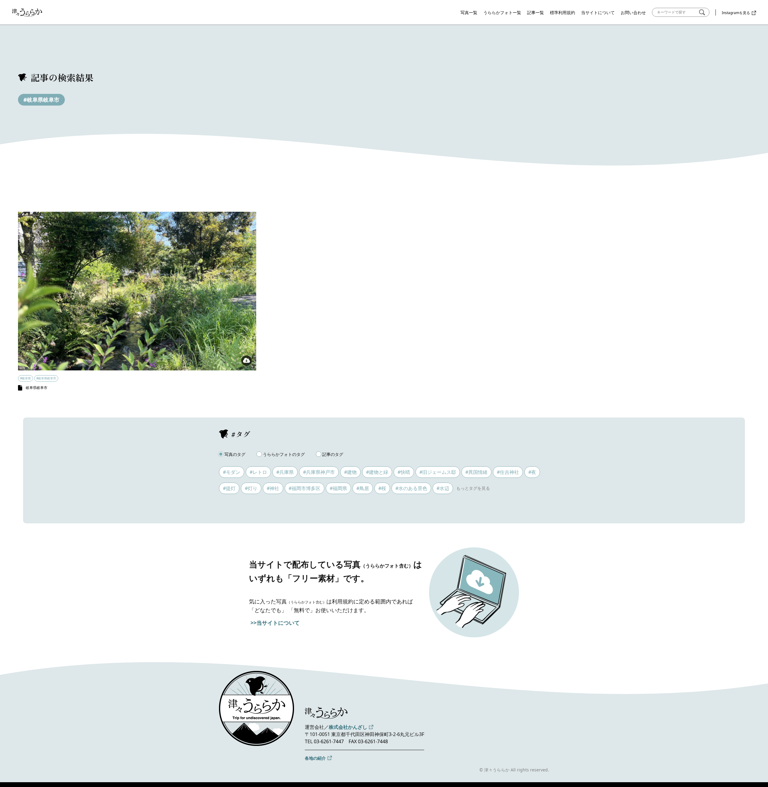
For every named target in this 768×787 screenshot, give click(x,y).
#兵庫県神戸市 (319, 472)
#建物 (350, 472)
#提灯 (229, 488)
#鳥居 (362, 488)
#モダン (231, 472)
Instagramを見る (736, 12)
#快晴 (404, 472)
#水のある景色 (411, 488)
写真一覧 (468, 12)
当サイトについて (598, 12)
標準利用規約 (562, 12)
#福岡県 (338, 488)
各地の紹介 (315, 758)
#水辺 (442, 488)
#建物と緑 (377, 472)
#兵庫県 (285, 472)
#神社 (273, 488)
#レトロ (258, 472)
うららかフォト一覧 (502, 12)
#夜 (532, 472)
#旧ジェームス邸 (437, 472)
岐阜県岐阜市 (36, 387)
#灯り (251, 488)
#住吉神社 (508, 472)
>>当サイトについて (275, 622)
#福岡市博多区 (304, 488)
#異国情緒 (476, 472)
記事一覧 (535, 12)
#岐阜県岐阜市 (41, 99)
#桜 (382, 488)
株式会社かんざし (348, 727)
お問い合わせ (633, 12)
